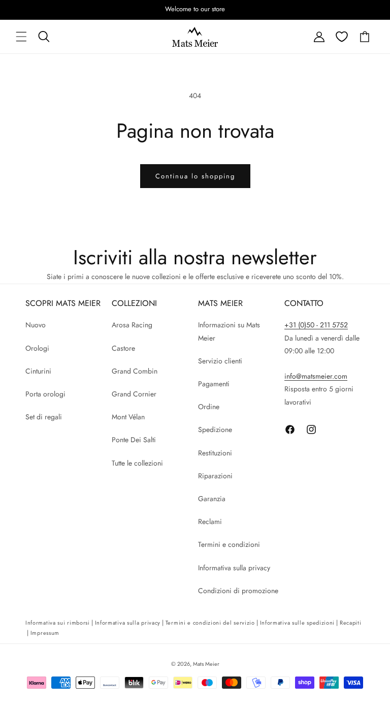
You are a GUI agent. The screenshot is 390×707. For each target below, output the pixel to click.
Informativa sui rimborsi (57, 623)
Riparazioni (215, 476)
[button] (21, 36)
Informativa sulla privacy (234, 568)
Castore (123, 348)
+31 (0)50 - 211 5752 (316, 325)
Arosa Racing (132, 325)
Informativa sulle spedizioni (297, 623)
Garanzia (211, 499)
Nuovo (35, 325)
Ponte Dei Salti (134, 440)
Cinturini (38, 371)
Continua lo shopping (195, 176)
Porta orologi (45, 394)
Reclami (210, 521)
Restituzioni (215, 453)
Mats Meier (206, 664)
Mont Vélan (128, 417)
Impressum (44, 633)
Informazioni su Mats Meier (229, 331)
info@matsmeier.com (315, 376)
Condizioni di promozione (238, 591)
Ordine (208, 407)
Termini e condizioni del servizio (210, 623)
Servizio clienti (220, 361)
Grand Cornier (134, 394)
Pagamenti (214, 384)
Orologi (37, 348)
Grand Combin (134, 371)
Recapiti (351, 623)
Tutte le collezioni (137, 463)
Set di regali (43, 417)
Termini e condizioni (229, 544)
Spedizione (215, 429)
